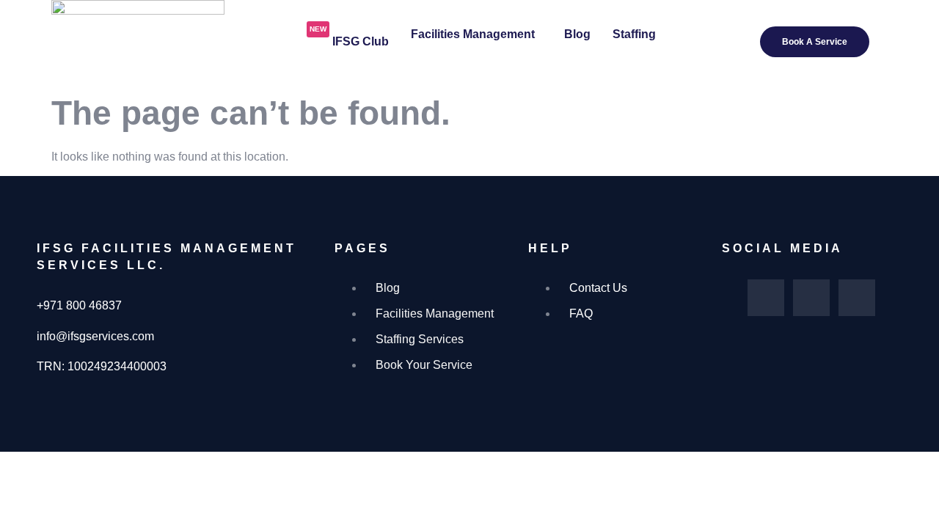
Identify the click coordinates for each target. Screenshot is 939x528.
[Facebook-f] (766, 297)
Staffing (634, 34)
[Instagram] (811, 297)
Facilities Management (473, 34)
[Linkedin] (856, 297)
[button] (476, 34)
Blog (577, 34)
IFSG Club (349, 36)
